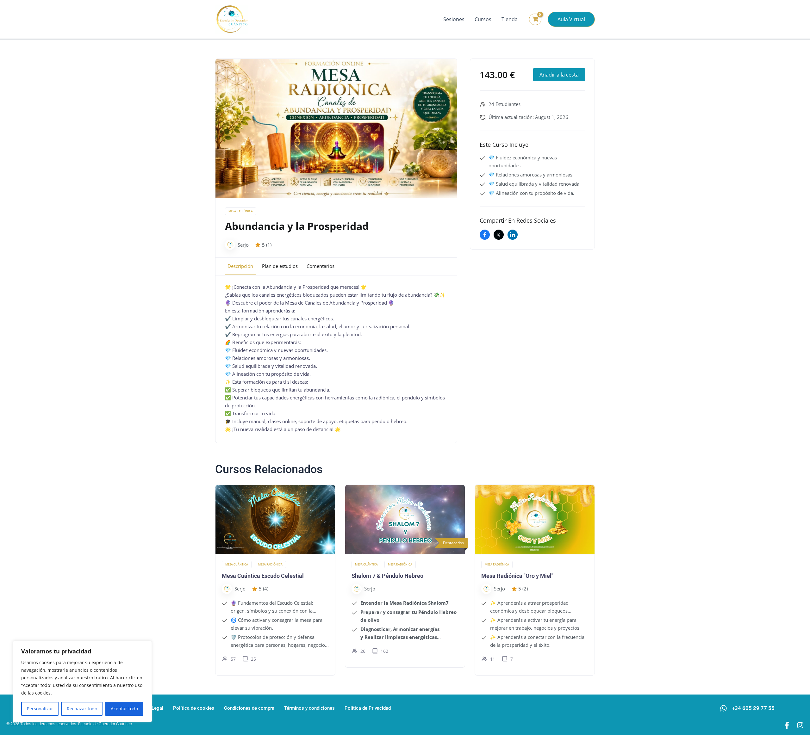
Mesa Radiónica (240, 211)
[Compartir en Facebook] (485, 235)
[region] (82, 681)
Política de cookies (193, 708)
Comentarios (320, 266)
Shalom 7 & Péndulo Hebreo (387, 575)
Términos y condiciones (309, 708)
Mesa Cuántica (236, 564)
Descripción (240, 266)
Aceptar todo (124, 709)
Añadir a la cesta (559, 74)
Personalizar (40, 709)
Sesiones (453, 19)
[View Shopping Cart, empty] (535, 19)
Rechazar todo (82, 709)
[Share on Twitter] (499, 235)
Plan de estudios (280, 266)
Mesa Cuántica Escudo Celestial (263, 575)
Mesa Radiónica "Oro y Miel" (517, 575)
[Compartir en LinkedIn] (513, 235)
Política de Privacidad (368, 708)
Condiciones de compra (249, 708)
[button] (571, 19)
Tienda (510, 19)
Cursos (483, 19)
